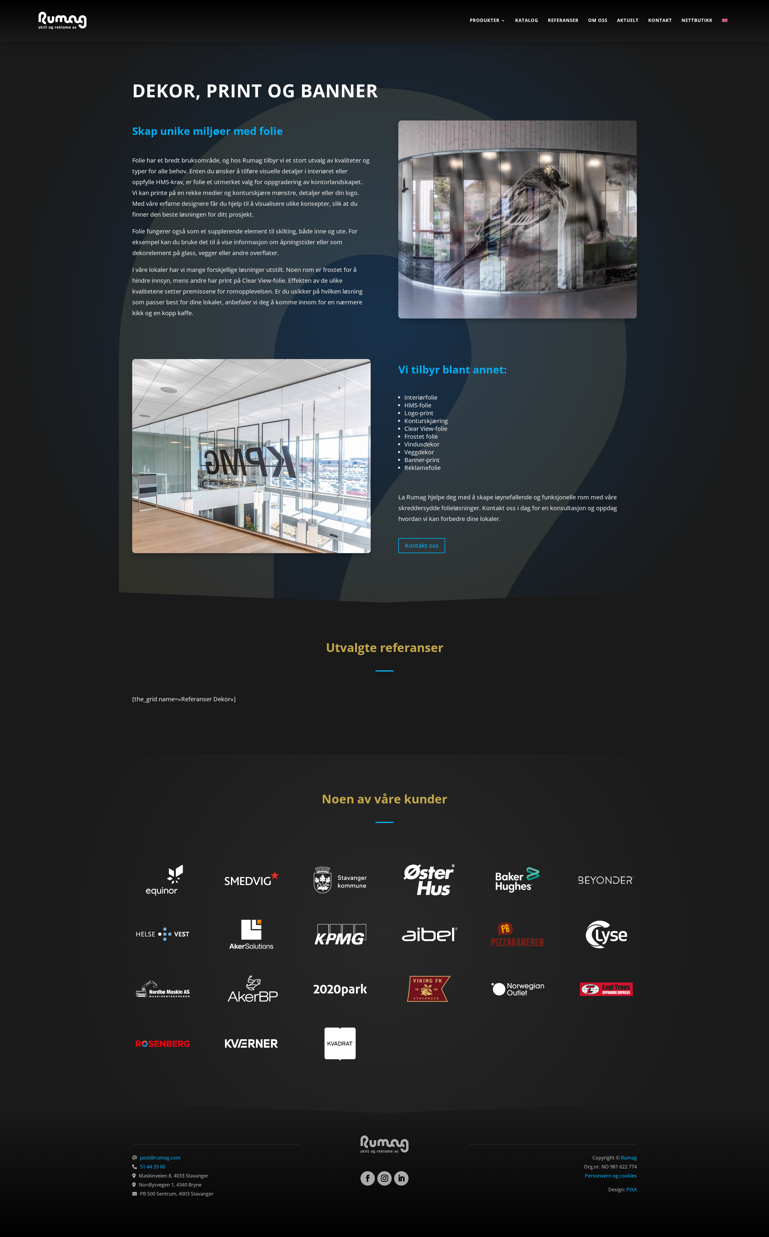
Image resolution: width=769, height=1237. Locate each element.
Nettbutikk (697, 20)
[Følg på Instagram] (384, 1178)
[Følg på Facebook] (367, 1178)
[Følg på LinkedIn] (401, 1178)
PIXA (631, 1189)
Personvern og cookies (611, 1175)
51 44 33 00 (152, 1166)
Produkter (485, 20)
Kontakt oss (422, 545)
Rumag (629, 1157)
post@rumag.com (160, 1157)
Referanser (563, 20)
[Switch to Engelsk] (725, 20)
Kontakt (660, 20)
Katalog (526, 20)
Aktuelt (628, 20)
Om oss (597, 20)
